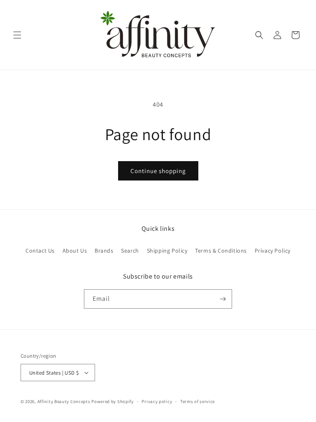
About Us (75, 250)
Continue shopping (158, 171)
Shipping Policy (167, 250)
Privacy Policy (272, 250)
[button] (17, 35)
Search (130, 250)
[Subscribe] (223, 299)
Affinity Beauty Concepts (64, 401)
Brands (104, 250)
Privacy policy (157, 401)
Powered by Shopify (112, 401)
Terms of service (197, 401)
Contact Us (40, 250)
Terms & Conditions (221, 250)
